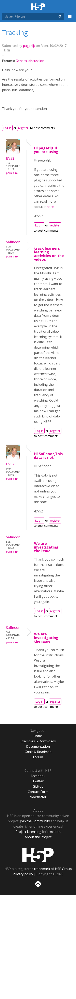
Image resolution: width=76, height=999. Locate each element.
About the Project (38, 837)
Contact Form (38, 791)
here (50, 206)
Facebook (38, 776)
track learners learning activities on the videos (49, 254)
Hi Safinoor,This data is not (48, 455)
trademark (42, 869)
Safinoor (13, 242)
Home (38, 736)
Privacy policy (23, 874)
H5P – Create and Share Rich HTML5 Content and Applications (38, 6)
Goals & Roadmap (38, 752)
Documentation (38, 746)
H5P (38, 855)
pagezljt (29, 45)
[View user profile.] (13, 153)
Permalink (12, 173)
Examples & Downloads (38, 741)
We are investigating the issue (46, 547)
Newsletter (38, 797)
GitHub (38, 786)
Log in (7, 128)
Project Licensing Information (38, 831)
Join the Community (35, 821)
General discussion (30, 61)
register (23, 128)
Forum (38, 757)
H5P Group (63, 869)
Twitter (38, 781)
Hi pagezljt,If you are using (46, 150)
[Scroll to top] (38, 887)
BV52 (10, 158)
